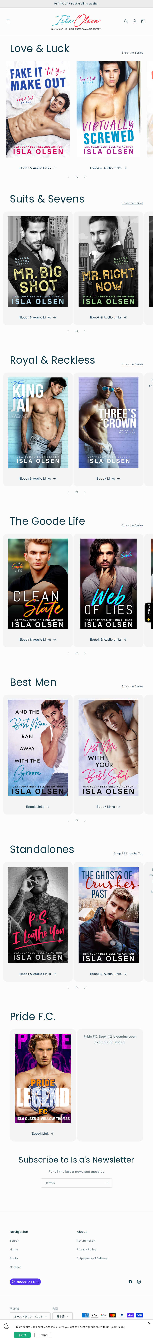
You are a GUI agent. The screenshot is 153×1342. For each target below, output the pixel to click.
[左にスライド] (68, 177)
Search (14, 1241)
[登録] (107, 1183)
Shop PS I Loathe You (128, 853)
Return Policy (86, 1241)
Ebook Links (106, 478)
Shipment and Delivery (92, 1258)
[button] (8, 21)
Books (14, 1258)
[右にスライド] (85, 177)
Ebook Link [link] (40, 1133)
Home (14, 1249)
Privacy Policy (86, 1249)
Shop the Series (132, 53)
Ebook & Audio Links (35, 168)
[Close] (149, 1323)
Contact (15, 1267)
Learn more (118, 1327)
